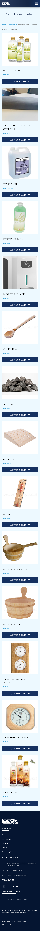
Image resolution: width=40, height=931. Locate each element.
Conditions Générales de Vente (14, 921)
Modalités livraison (9, 925)
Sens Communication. (18, 913)
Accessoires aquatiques (11, 835)
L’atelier (5, 843)
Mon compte (7, 852)
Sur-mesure (6, 839)
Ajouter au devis (18, 81)
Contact (5, 848)
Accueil (4, 25)
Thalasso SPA (12, 25)
